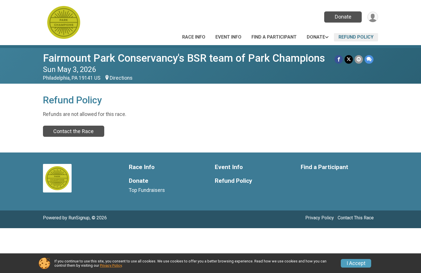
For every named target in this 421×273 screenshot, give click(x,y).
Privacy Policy (319, 217)
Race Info (193, 37)
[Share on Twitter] (349, 59)
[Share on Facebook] (339, 59)
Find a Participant (274, 37)
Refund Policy (356, 37)
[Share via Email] (359, 59)
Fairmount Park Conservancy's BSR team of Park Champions (184, 58)
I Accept (356, 263)
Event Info (228, 37)
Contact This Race (356, 217)
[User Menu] (372, 17)
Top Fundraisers (147, 190)
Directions (121, 78)
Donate (343, 17)
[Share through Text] (369, 59)
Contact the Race (73, 131)
